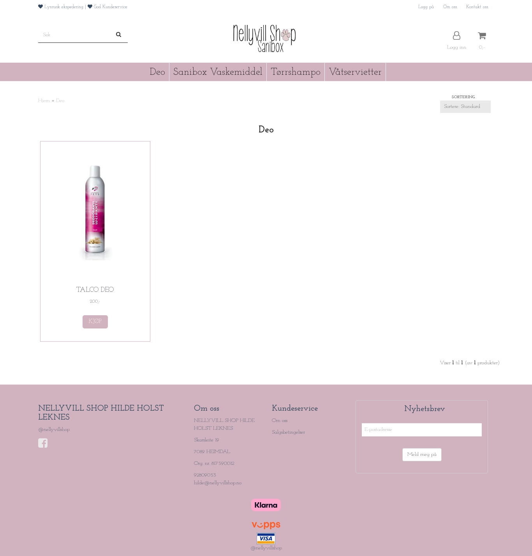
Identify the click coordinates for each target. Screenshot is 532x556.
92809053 (205, 475)
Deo (60, 101)
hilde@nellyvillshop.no (217, 483)
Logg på (426, 7)
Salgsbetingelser (288, 432)
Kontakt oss (477, 7)
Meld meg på (422, 454)
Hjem (44, 101)
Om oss (450, 7)
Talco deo (95, 290)
